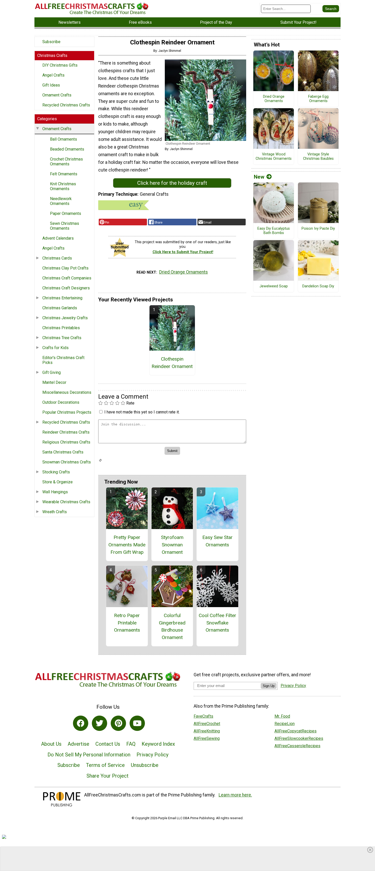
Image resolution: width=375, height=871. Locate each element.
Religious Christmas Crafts (66, 442)
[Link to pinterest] (118, 723)
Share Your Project (107, 776)
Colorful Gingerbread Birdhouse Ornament (172, 626)
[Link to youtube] (137, 723)
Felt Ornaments (63, 173)
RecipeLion (284, 723)
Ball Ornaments (63, 139)
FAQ (130, 744)
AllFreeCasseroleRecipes (297, 745)
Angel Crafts (53, 75)
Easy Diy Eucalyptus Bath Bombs (273, 231)
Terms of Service (105, 765)
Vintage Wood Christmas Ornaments (274, 156)
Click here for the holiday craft (172, 183)
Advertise (78, 744)
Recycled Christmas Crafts (66, 105)
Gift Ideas (51, 85)
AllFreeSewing (207, 738)
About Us (51, 744)
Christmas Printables (61, 327)
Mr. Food (282, 716)
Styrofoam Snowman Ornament (172, 544)
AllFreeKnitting (207, 731)
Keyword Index (158, 744)
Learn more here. (235, 795)
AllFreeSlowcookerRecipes (298, 738)
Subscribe (51, 41)
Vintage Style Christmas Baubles (318, 156)
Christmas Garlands (59, 307)
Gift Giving (51, 372)
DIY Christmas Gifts (60, 65)
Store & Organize (57, 482)
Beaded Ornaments (67, 149)
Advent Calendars (58, 238)
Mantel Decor (54, 382)
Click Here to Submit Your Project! (183, 252)
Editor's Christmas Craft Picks (63, 360)
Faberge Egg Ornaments (318, 99)
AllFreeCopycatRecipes (295, 731)
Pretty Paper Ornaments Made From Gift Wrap (126, 544)
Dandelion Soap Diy (318, 286)
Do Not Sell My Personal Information (88, 755)
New (259, 177)
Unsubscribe (144, 765)
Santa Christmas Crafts (62, 452)
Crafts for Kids (55, 347)
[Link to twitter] (99, 723)
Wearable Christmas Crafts (66, 501)
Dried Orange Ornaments (183, 272)
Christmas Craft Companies (66, 278)
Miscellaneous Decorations (66, 392)
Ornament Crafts (56, 95)
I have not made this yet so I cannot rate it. (142, 412)
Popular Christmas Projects (66, 412)
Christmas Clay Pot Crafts (65, 268)
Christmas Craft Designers (66, 288)
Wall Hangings (55, 491)
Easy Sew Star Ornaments (217, 541)
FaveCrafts (203, 716)
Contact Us (107, 744)
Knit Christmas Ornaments (63, 186)
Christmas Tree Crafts (61, 337)
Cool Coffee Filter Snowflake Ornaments (217, 622)
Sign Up (268, 686)
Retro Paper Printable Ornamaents (127, 622)
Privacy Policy (152, 755)
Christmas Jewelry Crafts (65, 317)
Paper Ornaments (65, 213)
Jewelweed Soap (273, 286)
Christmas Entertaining (62, 298)
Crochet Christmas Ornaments (66, 161)
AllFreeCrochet (207, 723)
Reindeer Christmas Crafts (66, 432)
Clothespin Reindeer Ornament (172, 362)
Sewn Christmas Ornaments (64, 226)
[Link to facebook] (80, 723)
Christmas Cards (57, 258)
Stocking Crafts (56, 472)
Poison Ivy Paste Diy (318, 229)
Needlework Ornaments (61, 201)
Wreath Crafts (54, 511)
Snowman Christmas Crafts (66, 462)
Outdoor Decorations (60, 402)
